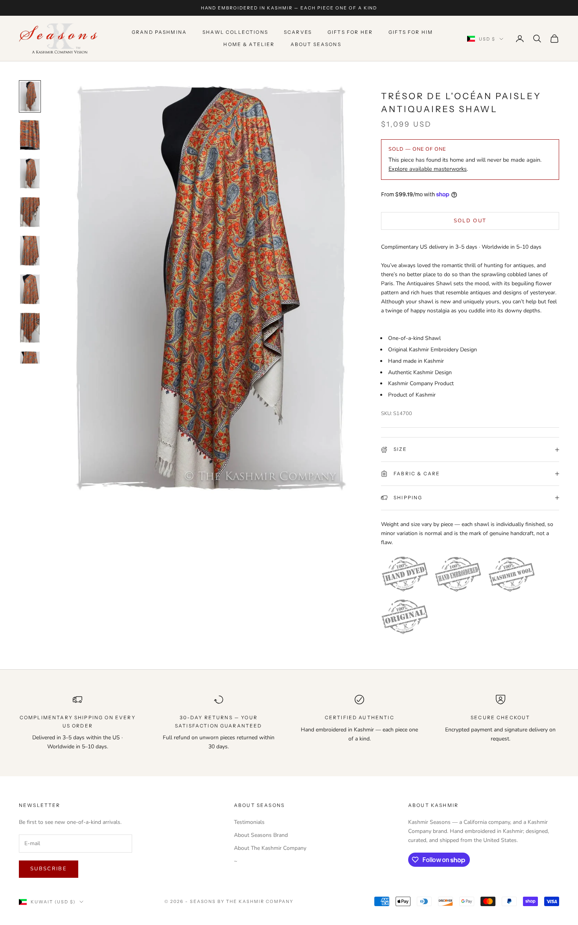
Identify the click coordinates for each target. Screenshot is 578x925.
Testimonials (249, 822)
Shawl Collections (235, 32)
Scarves (298, 32)
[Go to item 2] (30, 135)
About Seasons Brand (261, 835)
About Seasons (316, 44)
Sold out (470, 220)
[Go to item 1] (30, 96)
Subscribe (48, 868)
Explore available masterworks (427, 169)
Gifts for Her (350, 32)
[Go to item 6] (30, 289)
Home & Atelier (248, 44)
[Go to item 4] (30, 212)
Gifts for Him (410, 32)
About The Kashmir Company (270, 848)
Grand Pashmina (159, 32)
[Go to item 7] (30, 328)
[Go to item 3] (30, 173)
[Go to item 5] (30, 250)
